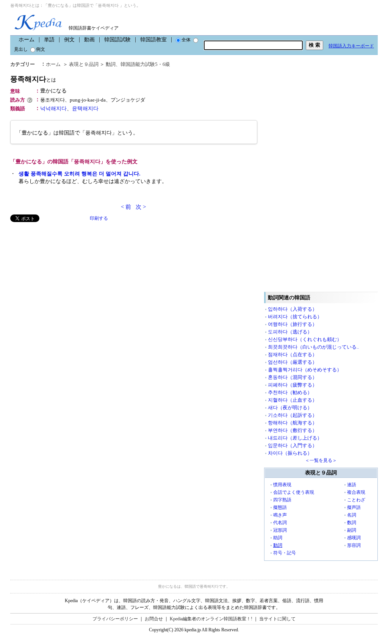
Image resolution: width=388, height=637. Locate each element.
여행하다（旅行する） (292, 324)
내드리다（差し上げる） (295, 438)
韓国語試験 (117, 39)
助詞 (277, 537)
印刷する (99, 218)
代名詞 (280, 522)
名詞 (351, 515)
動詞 (111, 64)
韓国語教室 (153, 39)
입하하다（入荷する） (292, 309)
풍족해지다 (33, 79)
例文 (69, 39)
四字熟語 (282, 499)
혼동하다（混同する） (292, 377)
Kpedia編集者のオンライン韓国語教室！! (211, 618)
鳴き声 (280, 515)
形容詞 (354, 545)
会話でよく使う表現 (293, 492)
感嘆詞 (354, 537)
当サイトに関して (277, 618)
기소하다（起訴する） (292, 415)
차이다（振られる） (290, 453)
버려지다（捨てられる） (295, 316)
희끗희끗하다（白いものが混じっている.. (313, 347)
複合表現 (356, 492)
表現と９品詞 (84, 64)
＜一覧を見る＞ (321, 460)
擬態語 (280, 507)
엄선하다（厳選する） (292, 362)
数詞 (351, 522)
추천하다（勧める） (290, 392)
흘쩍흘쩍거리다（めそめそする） (305, 369)
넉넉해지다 (53, 108)
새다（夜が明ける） (290, 407)
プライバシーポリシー (115, 618)
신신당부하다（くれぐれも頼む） (305, 339)
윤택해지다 (85, 108)
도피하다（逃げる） (290, 332)
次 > (141, 207)
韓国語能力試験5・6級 (145, 64)
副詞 (351, 530)
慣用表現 (282, 484)
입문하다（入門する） (292, 445)
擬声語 (354, 507)
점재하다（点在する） (292, 354)
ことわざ (356, 499)
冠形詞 (280, 530)
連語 (351, 484)
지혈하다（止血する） (292, 400)
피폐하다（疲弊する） (292, 385)
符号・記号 (284, 553)
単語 (49, 39)
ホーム (26, 39)
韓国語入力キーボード (351, 46)
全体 (186, 39)
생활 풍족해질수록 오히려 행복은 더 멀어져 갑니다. (80, 174)
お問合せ (154, 618)
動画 (89, 39)
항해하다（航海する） (292, 423)
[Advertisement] (67, 275)
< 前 (126, 207)
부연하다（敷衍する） (292, 430)
